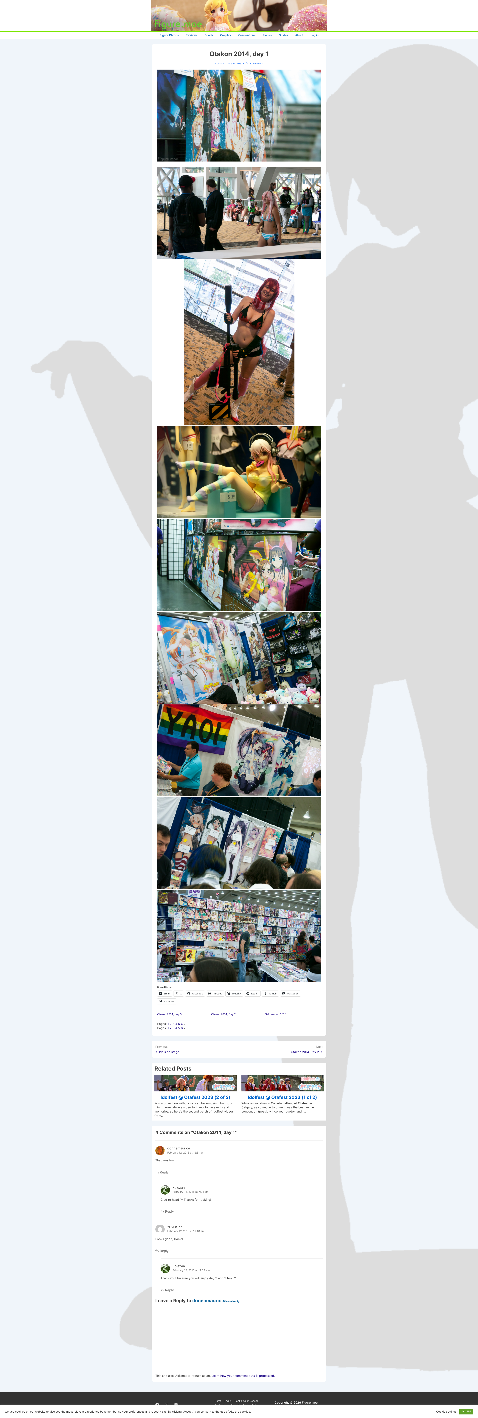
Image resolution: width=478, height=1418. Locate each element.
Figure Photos (169, 35)
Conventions (246, 35)
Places (267, 35)
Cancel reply (231, 1301)
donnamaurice (178, 1148)
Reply (164, 1172)
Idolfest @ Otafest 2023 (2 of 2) (195, 1097)
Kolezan (179, 1266)
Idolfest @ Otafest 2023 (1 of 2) (282, 1097)
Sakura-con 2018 (275, 1014)
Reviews (191, 35)
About (299, 35)
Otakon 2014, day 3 (169, 1014)
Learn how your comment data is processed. (243, 1376)
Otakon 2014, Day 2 (223, 1014)
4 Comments (256, 63)
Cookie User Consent (247, 1400)
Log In (228, 1400)
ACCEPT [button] (466, 1411)
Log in (315, 35)
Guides (283, 35)
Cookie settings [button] (446, 1411)
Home (218, 1400)
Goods (208, 35)
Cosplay (225, 35)
